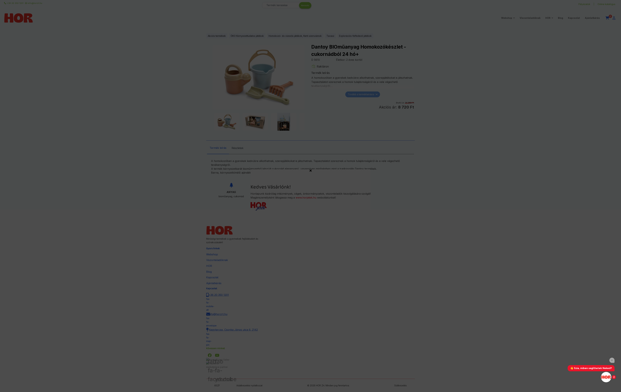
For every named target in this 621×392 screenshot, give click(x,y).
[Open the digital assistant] (606, 377)
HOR (547, 18)
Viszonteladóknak (530, 18)
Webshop (506, 18)
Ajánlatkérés (592, 18)
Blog (560, 18)
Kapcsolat (574, 18)
